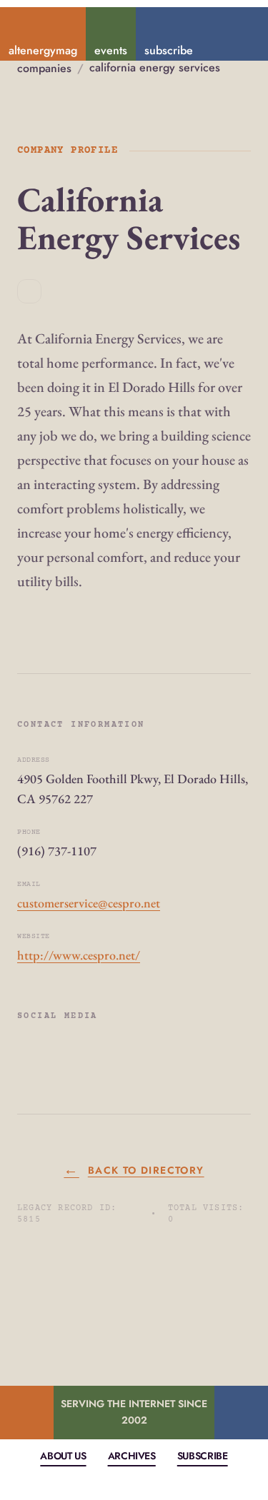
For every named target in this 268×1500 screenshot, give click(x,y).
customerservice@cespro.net (88, 903)
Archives (132, 1456)
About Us (63, 1456)
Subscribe (202, 1456)
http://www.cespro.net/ (78, 955)
